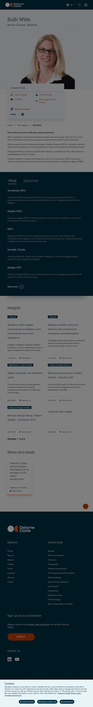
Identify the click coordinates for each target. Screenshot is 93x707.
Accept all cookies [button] (27, 702)
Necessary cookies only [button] (47, 702)
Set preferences (67, 702)
